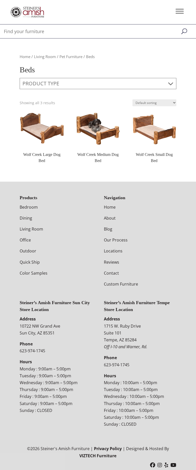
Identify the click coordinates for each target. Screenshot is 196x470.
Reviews (111, 262)
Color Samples (33, 273)
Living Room (45, 56)
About (110, 218)
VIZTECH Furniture (97, 456)
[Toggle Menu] (180, 11)
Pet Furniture (70, 56)
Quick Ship (30, 262)
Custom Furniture (121, 284)
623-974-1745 (32, 351)
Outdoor (28, 251)
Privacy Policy (108, 448)
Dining (26, 218)
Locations (113, 251)
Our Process (116, 240)
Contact (111, 273)
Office (25, 240)
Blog (108, 229)
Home (25, 56)
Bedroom (29, 207)
